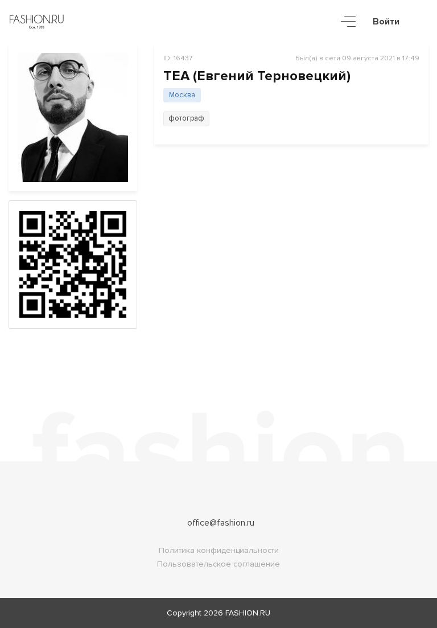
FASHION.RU (247, 613)
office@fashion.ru (220, 522)
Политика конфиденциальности (219, 550)
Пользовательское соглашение (218, 564)
